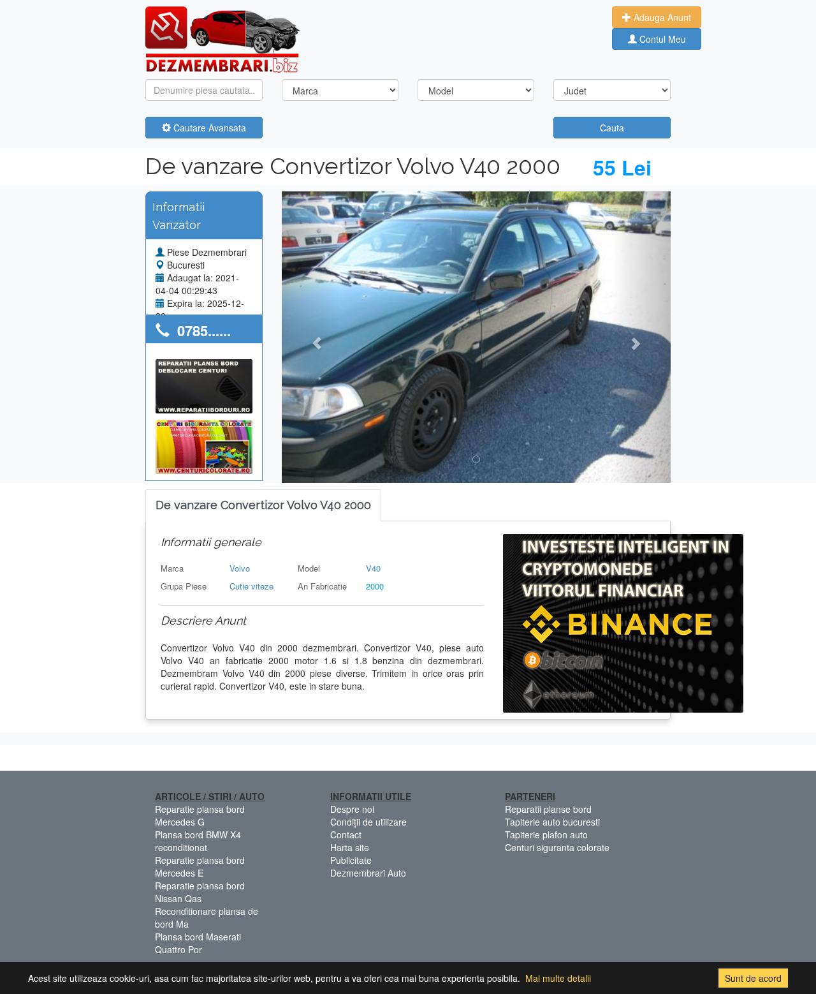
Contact (345, 834)
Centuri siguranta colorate (557, 847)
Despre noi (352, 809)
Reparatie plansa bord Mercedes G (200, 815)
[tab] (263, 505)
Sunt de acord (753, 978)
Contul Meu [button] (661, 39)
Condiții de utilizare (368, 821)
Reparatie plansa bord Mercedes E (200, 866)
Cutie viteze (251, 586)
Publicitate (351, 860)
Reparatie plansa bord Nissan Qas (200, 892)
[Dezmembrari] (222, 38)
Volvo (239, 568)
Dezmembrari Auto (368, 872)
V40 (373, 568)
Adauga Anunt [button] (661, 17)
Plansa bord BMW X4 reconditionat (198, 841)
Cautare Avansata (208, 127)
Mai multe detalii (558, 978)
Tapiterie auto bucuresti (552, 821)
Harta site (349, 847)
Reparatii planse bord (548, 809)
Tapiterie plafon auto (546, 834)
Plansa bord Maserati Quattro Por (198, 943)
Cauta (612, 127)
